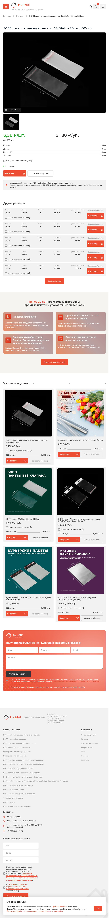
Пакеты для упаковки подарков (16, 806)
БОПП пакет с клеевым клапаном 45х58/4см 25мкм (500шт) (26, 441)
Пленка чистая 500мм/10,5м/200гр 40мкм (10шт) (80, 440)
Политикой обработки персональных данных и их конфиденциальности (41, 687)
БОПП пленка (9, 802)
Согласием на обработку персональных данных (31, 681)
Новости (85, 756)
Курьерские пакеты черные (15, 756)
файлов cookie (59, 907)
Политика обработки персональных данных (25, 911)
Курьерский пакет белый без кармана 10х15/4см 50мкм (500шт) (28, 599)
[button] (11, 122)
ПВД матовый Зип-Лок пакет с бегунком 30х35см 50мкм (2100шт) (77, 599)
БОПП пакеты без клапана (14, 739)
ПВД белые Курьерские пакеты (16, 747)
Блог (83, 752)
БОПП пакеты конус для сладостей (18, 768)
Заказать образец (40, 173)
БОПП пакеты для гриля (13, 789)
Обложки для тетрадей (13, 798)
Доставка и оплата (89, 743)
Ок (98, 908)
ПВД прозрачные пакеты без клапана (19, 743)
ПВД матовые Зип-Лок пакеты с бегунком (21, 773)
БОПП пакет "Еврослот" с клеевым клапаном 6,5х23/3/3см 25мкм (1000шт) (79, 520)
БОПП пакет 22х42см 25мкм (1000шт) (23, 519)
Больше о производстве (54, 362)
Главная (7, 16)
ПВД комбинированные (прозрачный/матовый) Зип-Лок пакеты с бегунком (35, 781)
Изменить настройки (54, 911)
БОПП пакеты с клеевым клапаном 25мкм (21, 735)
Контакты (85, 760)
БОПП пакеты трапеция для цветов (18, 785)
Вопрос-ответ (87, 747)
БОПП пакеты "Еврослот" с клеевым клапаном (23, 764)
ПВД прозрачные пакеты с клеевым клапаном (23, 760)
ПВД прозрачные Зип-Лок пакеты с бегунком (22, 777)
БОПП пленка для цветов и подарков (19, 794)
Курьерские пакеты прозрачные (17, 752)
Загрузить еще (54, 281)
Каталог (20, 16)
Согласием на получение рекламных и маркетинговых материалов (22, 879)
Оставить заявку (17, 674)
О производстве (88, 735)
